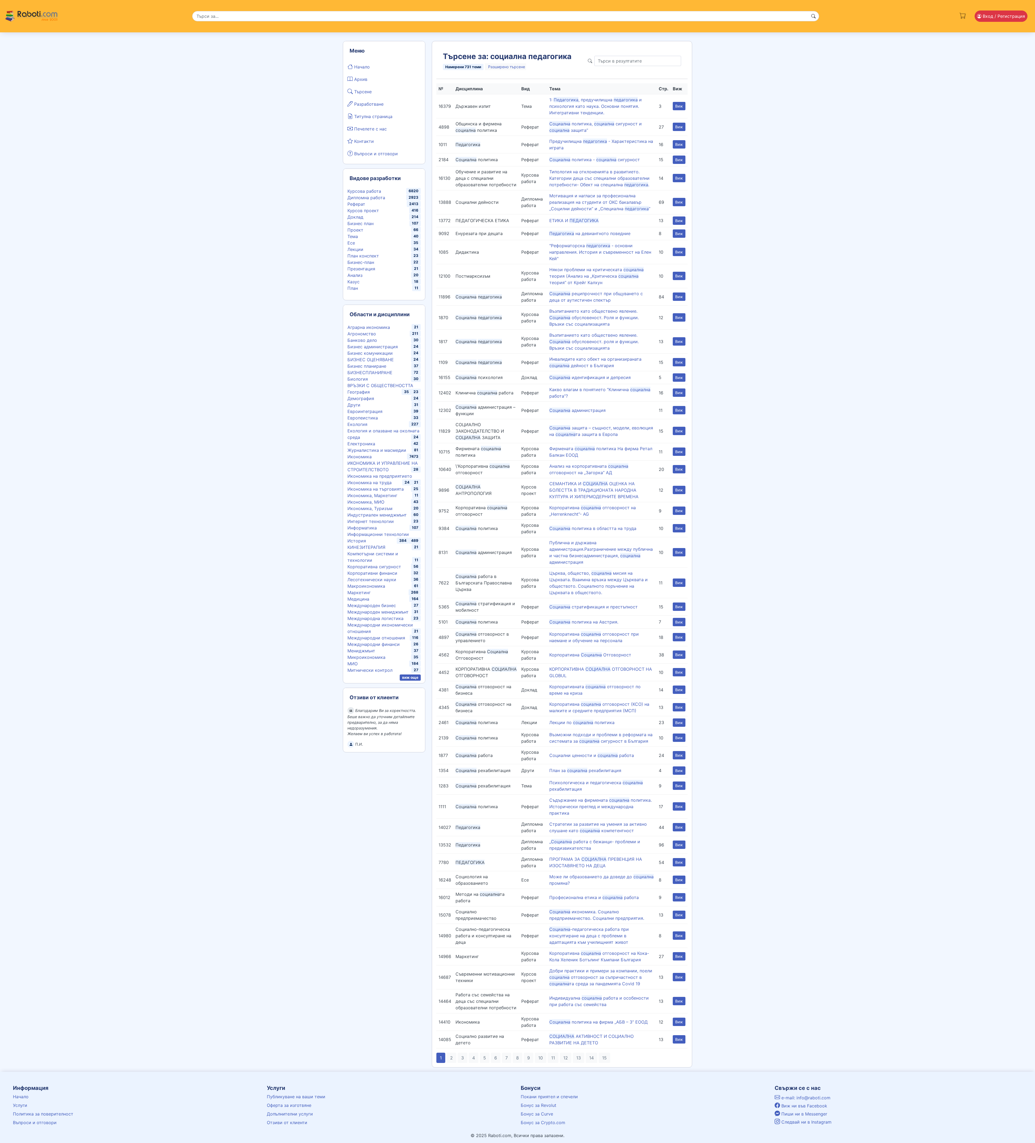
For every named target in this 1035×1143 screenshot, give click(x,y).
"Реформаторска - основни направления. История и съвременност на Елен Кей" (600, 252)
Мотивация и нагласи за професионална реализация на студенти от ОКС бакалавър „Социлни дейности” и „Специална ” (599, 202)
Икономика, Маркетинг (372, 495)
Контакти (363, 141)
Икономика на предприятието (379, 476)
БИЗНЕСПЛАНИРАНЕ (369, 372)
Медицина (358, 599)
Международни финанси (373, 644)
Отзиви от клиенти (287, 1122)
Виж (679, 106)
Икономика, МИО (365, 502)
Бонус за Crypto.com (543, 1122)
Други (353, 405)
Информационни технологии (378, 534)
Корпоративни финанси (372, 573)
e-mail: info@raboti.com (805, 1097)
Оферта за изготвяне (289, 1105)
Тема (352, 236)
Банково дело (362, 340)
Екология (357, 424)
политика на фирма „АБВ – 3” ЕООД (598, 1022)
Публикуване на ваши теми (296, 1096)
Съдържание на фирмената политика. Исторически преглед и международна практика (600, 806)
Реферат (356, 204)
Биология (357, 379)
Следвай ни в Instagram (806, 1122)
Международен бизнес (371, 605)
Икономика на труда (369, 482)
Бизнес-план (360, 262)
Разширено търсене (506, 66)
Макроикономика (366, 586)
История (356, 540)
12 (565, 1058)
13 (578, 1058)
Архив (360, 79)
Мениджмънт (361, 650)
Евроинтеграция (364, 411)
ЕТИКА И (574, 220)
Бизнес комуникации (370, 353)
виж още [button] (410, 677)
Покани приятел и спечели (549, 1096)
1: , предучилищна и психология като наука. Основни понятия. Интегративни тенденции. (595, 106)
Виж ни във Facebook (803, 1105)
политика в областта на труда (592, 528)
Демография (360, 398)
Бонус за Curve (537, 1114)
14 (591, 1058)
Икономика (359, 456)
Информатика (362, 528)
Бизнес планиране (366, 366)
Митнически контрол (369, 670)
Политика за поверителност (43, 1114)
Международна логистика (375, 618)
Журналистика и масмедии (376, 450)
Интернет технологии (370, 521)
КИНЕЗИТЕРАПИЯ (366, 547)
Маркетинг (359, 592)
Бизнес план (360, 223)
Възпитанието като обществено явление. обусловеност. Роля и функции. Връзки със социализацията (594, 317)
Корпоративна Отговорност (590, 654)
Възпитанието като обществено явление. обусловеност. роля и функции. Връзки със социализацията (594, 341)
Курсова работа (364, 191)
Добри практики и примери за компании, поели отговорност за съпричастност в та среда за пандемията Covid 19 (600, 977)
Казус (353, 281)
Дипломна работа (366, 197)
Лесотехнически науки (371, 579)
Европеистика (362, 418)
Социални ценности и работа (591, 755)
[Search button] (813, 16)
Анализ (355, 275)
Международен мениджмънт (378, 612)
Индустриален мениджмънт (377, 515)
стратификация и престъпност (593, 607)
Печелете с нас (370, 129)
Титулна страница (372, 116)
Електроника (361, 443)
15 (604, 1058)
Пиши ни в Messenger (803, 1114)
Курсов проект (363, 210)
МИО (352, 663)
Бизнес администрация (372, 346)
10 (540, 1058)
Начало (361, 67)
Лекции (355, 249)
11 (553, 1058)
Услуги (20, 1105)
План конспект (363, 256)
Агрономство (361, 333)
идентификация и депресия (590, 377)
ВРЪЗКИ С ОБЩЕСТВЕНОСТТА (380, 385)
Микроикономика (366, 657)
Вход (1003, 16)
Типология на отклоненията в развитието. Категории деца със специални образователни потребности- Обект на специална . (599, 178)
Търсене (362, 91)
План (352, 288)
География (358, 392)
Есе (351, 243)
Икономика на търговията (375, 489)
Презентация (361, 268)
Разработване (368, 104)
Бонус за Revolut (538, 1105)
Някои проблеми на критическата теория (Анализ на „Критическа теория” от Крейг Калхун (596, 276)
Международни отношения (376, 638)
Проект (355, 230)
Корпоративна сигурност (374, 566)
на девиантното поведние (589, 233)
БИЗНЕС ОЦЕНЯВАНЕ (370, 359)
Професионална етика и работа (594, 897)
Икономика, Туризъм (369, 508)
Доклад (355, 217)
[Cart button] (962, 15)
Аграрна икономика (368, 327)
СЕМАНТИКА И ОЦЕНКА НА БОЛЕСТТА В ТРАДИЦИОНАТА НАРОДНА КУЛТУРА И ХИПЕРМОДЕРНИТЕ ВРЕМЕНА (594, 490)
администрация (577, 410)
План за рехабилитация (585, 770)
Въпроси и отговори (375, 153)
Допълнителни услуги (290, 1114)
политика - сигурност (594, 159)
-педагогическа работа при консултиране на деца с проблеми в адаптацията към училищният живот (589, 936)
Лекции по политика (582, 722)
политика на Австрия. (583, 622)
